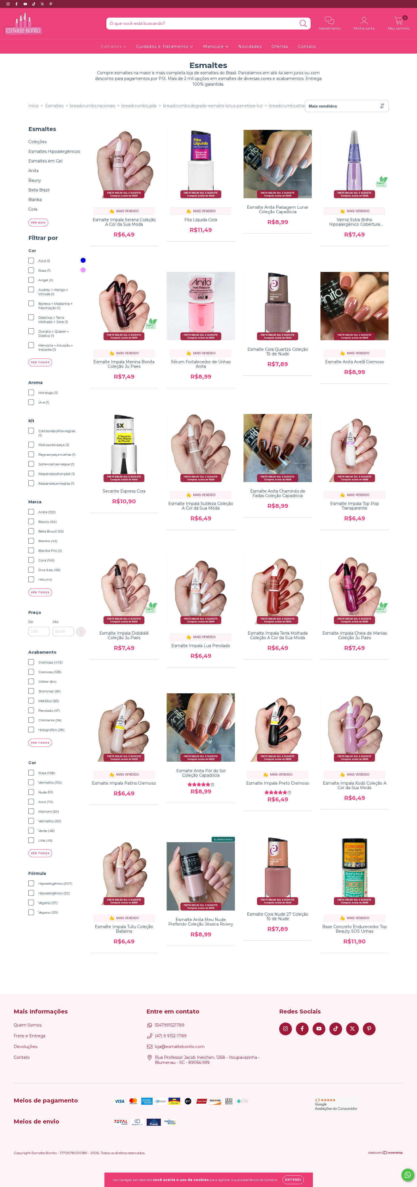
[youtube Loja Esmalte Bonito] (26, 4)
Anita (33, 170)
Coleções (37, 141)
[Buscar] (303, 23)
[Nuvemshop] (385, 1153)
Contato (307, 46)
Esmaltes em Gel (45, 161)
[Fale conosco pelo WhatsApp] (407, 1175)
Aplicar (81, 632)
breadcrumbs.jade (139, 105)
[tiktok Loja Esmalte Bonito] (34, 4)
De (30, 622)
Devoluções (25, 1046)
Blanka (35, 199)
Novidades (250, 46)
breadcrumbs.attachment (294, 105)
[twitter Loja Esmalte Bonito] (43, 4)
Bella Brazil (39, 190)
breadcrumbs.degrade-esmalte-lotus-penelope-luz (213, 105)
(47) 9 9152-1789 (171, 1035)
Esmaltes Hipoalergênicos (54, 151)
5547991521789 (169, 1025)
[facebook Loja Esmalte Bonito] (17, 4)
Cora (32, 209)
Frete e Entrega (29, 1035)
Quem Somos (27, 1025)
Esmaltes (112, 46)
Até (55, 622)
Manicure (214, 46)
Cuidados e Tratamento (163, 46)
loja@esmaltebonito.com (180, 1046)
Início (33, 105)
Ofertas (279, 46)
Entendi (293, 1180)
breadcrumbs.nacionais (92, 105)
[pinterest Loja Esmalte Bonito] (50, 4)
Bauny (34, 180)
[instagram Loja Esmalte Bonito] (8, 4)
